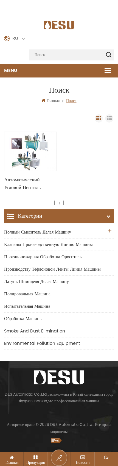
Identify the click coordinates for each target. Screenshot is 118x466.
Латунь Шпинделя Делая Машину (36, 281)
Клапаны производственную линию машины (48, 244)
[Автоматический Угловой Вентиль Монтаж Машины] (30, 151)
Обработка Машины (23, 318)
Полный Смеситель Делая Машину (37, 232)
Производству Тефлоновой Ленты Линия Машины (52, 269)
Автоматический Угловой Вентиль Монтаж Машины (23, 184)
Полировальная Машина (27, 294)
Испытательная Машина (27, 306)
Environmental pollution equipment (42, 343)
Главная (53, 101)
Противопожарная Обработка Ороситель (43, 256)
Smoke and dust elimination (34, 331)
